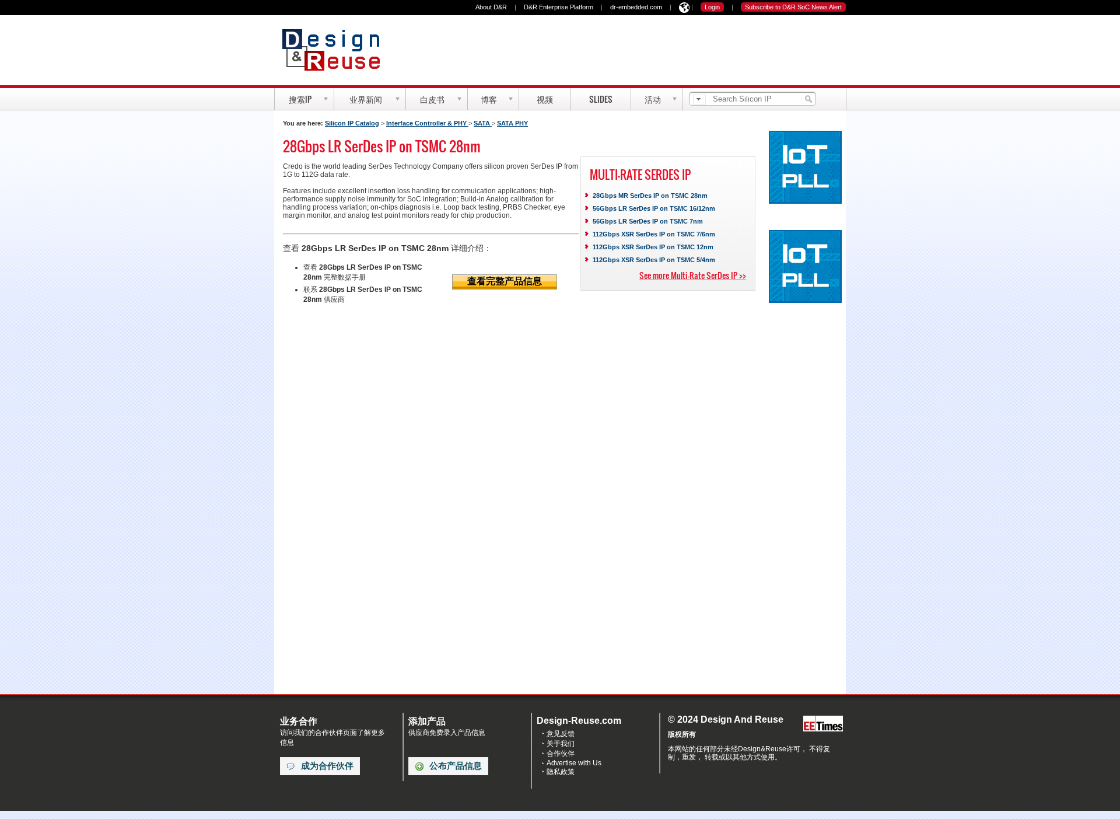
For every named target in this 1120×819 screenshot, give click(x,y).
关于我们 (561, 744)
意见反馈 (561, 734)
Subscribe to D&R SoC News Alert (793, 7)
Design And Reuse (337, 50)
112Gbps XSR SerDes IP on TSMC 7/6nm (654, 234)
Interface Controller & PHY (427, 123)
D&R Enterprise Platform (558, 7)
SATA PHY (512, 123)
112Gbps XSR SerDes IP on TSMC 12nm (653, 246)
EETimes (823, 724)
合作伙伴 (561, 754)
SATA (483, 123)
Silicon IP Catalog (352, 123)
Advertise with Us (574, 763)
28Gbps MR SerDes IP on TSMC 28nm (650, 195)
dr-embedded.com (636, 7)
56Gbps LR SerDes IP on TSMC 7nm (648, 221)
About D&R (491, 7)
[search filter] (699, 99)
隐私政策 (561, 772)
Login (712, 7)
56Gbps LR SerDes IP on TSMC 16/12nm (654, 208)
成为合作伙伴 (327, 766)
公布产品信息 (455, 766)
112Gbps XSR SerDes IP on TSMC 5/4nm (654, 259)
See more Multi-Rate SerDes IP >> (692, 275)
